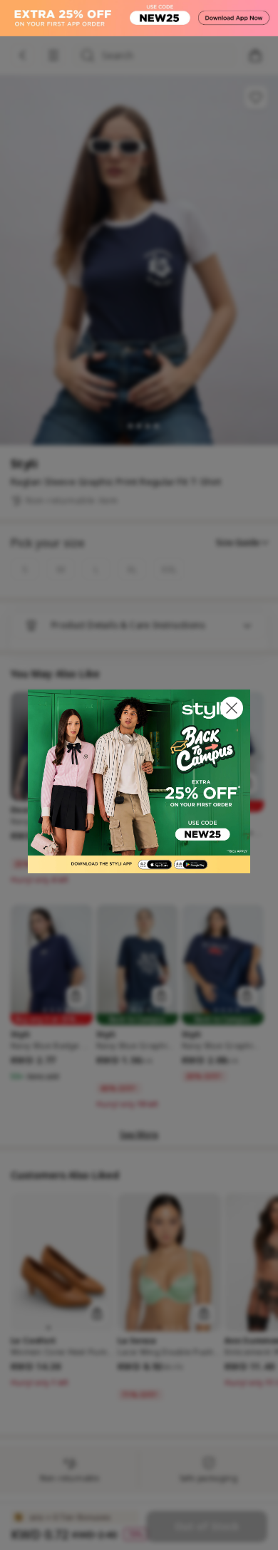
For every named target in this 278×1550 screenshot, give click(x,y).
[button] (231, 708)
